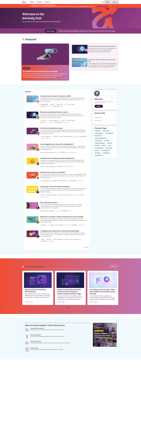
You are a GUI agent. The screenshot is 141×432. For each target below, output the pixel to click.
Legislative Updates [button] (100, 143)
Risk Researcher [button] (105, 150)
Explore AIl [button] (114, 266)
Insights (61, 106)
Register (115, 2)
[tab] (68, 307)
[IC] (24, 2)
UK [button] (109, 145)
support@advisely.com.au (102, 6)
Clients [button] (42, 195)
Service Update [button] (99, 148)
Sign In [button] (99, 106)
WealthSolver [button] (98, 155)
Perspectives (70, 210)
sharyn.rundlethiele (49, 122)
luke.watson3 (67, 225)
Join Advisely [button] (50, 31)
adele (67, 180)
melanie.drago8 (76, 136)
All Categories (98, 117)
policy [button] (97, 150)
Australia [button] (52, 104)
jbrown (79, 239)
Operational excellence (45, 138)
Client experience (65, 122)
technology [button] (109, 148)
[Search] (102, 1)
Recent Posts (97, 120)
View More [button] (86, 247)
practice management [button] (54, 120)
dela (55, 166)
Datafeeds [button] (97, 130)
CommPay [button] (97, 153)
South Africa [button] (98, 140)
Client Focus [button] (44, 120)
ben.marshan (57, 210)
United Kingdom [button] (99, 133)
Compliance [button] (106, 153)
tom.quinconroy (48, 106)
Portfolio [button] (97, 145)
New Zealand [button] (60, 104)
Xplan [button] (104, 145)
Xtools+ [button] (109, 143)
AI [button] (65, 104)
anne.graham (75, 195)
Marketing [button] (43, 225)
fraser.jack (56, 152)
